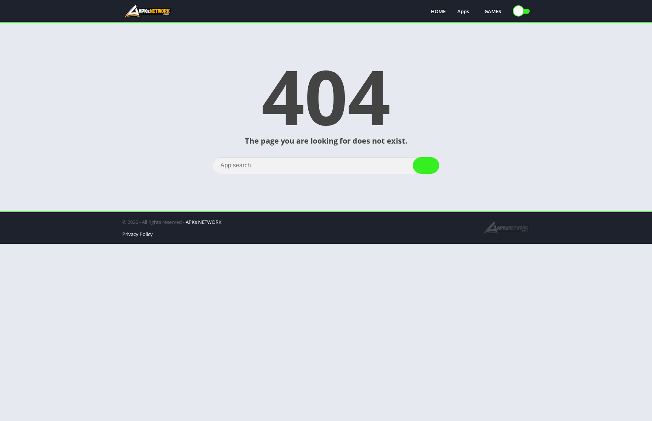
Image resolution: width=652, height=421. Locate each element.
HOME (438, 11)
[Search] (426, 165)
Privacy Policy (137, 234)
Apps (463, 11)
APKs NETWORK (203, 222)
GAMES (492, 11)
